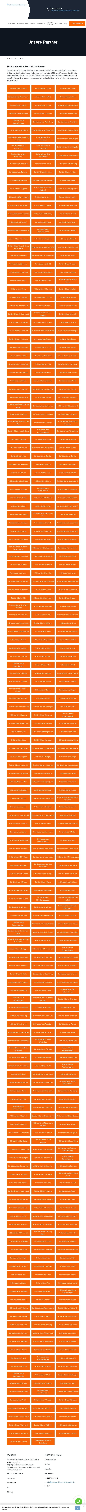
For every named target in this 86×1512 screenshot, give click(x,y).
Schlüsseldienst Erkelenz (43, 381)
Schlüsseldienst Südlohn (43, 1249)
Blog (65, 24)
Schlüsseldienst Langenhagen (43, 748)
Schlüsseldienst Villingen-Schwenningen (68, 1291)
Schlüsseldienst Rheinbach (43, 1091)
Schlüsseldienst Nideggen (18, 949)
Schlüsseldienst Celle (18, 289)
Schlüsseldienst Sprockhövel (43, 1216)
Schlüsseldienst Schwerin (18, 1174)
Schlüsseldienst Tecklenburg (67, 1249)
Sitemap (10, 1492)
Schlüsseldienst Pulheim (43, 1049)
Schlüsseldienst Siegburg (43, 1191)
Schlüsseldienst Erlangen (18, 389)
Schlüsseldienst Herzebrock (18, 581)
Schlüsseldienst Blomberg (43, 214)
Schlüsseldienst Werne (68, 1358)
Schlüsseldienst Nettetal (67, 915)
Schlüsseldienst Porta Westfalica (43, 1041)
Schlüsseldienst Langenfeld (18, 748)
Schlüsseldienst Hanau (18, 531)
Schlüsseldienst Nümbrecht (18, 982)
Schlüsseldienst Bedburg (18, 180)
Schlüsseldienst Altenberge (18, 113)
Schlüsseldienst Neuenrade (67, 924)
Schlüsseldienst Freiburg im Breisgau (68, 423)
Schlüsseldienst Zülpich (18, 1442)
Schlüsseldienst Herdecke (43, 564)
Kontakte (58, 24)
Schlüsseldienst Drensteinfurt (43, 331)
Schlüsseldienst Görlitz (18, 498)
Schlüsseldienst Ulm (18, 1275)
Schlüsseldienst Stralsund (18, 1241)
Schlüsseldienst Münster (43, 907)
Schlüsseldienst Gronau (18, 489)
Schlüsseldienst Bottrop (43, 239)
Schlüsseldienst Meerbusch (43, 857)
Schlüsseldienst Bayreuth (43, 172)
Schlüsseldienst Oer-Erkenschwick (67, 991)
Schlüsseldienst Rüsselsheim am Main (43, 1124)
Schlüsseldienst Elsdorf (67, 347)
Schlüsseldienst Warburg (43, 1325)
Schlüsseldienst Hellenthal (43, 556)
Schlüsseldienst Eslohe (43, 397)
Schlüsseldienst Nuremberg (43, 974)
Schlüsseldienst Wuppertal (18, 1425)
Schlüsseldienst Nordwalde (67, 965)
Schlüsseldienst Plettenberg (18, 1041)
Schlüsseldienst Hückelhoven (67, 615)
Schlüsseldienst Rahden (42, 1057)
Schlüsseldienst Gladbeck (68, 464)
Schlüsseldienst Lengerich (18, 765)
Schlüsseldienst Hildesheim (68, 590)
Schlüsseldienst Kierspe (67, 698)
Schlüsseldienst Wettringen (68, 1375)
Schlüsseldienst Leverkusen (18, 773)
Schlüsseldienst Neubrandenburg (18, 924)
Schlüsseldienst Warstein (18, 1333)
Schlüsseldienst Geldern (67, 448)
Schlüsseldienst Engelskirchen (18, 364)
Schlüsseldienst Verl (43, 1283)
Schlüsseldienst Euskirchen (43, 406)
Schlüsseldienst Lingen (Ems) (43, 782)
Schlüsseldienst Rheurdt (43, 1099)
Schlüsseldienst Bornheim (18, 239)
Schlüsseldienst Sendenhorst (18, 1191)
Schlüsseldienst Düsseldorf (18, 347)
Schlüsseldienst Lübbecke (43, 807)
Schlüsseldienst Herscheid (43, 573)
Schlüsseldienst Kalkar (43, 665)
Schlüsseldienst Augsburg (18, 130)
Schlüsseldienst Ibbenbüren (68, 631)
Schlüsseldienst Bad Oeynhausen (43, 147)
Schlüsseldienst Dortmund (18, 331)
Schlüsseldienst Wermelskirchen (43, 1358)
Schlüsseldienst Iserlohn (67, 640)
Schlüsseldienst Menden (18, 865)
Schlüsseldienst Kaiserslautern (18, 665)
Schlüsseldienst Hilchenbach (18, 590)
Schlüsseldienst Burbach (67, 264)
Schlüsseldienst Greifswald (18, 481)
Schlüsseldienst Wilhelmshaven (43, 1392)
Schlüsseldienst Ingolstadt (43, 640)
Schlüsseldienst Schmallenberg (67, 1158)
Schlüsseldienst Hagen (43, 506)
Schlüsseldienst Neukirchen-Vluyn (18, 932)
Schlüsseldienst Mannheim (43, 832)
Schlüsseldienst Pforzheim (43, 1032)
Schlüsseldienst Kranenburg (18, 723)
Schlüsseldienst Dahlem (67, 297)
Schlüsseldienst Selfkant (18, 1183)
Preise (32, 24)
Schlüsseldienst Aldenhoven (18, 97)
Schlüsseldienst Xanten (43, 1433)
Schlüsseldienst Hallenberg (18, 514)
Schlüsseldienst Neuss (43, 940)
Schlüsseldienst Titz (43, 1258)
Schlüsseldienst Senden (67, 1183)
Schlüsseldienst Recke (43, 1066)
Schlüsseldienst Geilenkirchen (43, 448)
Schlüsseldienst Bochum (18, 222)
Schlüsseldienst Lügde (68, 815)
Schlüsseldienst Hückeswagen (18, 623)
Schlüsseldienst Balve (43, 164)
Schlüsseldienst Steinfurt (18, 1224)
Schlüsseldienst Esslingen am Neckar (18, 406)
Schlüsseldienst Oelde (43, 991)
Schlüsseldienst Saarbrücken (18, 1133)
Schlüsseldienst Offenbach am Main (43, 999)
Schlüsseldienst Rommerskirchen (18, 1108)
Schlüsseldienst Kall (68, 665)
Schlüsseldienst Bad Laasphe (67, 138)
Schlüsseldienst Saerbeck (43, 1133)
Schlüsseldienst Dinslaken (18, 322)
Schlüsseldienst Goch (18, 473)
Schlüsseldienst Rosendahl (43, 1107)
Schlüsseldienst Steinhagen (43, 1224)
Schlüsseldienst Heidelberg (67, 539)
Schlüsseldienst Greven (43, 481)
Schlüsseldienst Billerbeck (67, 205)
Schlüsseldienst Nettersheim (43, 915)
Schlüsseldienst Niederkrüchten (67, 949)
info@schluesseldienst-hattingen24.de (65, 10)
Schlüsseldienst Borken (67, 230)
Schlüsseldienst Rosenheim (68, 1107)
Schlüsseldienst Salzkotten (18, 1141)
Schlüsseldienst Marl (67, 840)
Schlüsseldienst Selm (43, 1183)
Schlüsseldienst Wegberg (18, 1341)
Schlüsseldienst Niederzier (18, 957)
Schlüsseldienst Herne (18, 573)
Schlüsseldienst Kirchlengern (43, 707)
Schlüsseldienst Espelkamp (67, 397)
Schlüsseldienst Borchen (67, 222)
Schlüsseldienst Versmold (67, 1283)
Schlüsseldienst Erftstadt (68, 372)
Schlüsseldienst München (18, 907)
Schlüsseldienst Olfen (43, 1007)
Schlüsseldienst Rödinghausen (68, 1116)
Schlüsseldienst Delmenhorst (18, 314)
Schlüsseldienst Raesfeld (18, 1057)
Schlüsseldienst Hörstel (67, 606)
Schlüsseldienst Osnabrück (43, 1016)
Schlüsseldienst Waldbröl (43, 1316)
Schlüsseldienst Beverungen (18, 205)
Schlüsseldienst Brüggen (18, 264)
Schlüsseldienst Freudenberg (18, 431)
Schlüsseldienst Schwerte (43, 1174)
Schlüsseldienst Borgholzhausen (43, 230)
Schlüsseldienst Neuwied (68, 940)
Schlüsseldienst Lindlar (18, 782)
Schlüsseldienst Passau (67, 1024)
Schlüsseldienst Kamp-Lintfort (68, 673)
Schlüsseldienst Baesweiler (18, 164)
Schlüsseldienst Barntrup (18, 172)
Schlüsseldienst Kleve (67, 707)
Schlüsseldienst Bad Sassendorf (18, 155)
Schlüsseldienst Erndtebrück (43, 389)
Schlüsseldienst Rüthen (67, 1124)
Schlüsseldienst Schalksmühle (18, 1149)
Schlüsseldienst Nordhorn (18, 965)
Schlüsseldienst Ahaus (43, 88)
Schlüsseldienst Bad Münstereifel (18, 147)
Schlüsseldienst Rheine (18, 1099)
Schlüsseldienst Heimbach (67, 548)
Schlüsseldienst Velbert (67, 1275)
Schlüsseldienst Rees (18, 1074)
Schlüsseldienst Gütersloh (67, 498)
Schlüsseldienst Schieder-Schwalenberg (67, 1149)
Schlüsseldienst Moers (43, 882)
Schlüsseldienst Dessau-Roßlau (43, 314)
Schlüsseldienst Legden (18, 757)
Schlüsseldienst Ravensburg (18, 1066)
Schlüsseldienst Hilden (43, 590)
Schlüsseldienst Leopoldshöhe (68, 765)
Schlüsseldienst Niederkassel (43, 949)
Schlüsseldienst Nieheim (43, 957)
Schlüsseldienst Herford (67, 564)
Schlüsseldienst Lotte (18, 798)
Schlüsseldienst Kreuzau (43, 723)
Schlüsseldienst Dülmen (42, 339)
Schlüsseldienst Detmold (68, 314)
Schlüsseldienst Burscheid (18, 272)
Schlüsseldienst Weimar (67, 1341)
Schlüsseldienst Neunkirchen (67, 932)
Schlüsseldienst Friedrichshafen (43, 431)
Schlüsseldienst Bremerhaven (43, 255)
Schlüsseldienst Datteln (43, 306)
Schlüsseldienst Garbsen (18, 448)
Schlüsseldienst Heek (43, 539)
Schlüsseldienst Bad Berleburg (43, 130)
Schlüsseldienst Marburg (68, 832)
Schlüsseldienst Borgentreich (18, 230)
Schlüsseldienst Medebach (18, 857)
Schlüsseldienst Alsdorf (18, 105)
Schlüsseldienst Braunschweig (43, 247)
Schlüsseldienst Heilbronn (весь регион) (18, 548)
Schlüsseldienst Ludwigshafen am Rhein (68, 798)
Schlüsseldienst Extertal (18, 414)
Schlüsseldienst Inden (18, 640)
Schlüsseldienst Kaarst (68, 656)
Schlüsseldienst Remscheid (18, 1082)
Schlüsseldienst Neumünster (43, 932)
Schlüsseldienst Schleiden (43, 1158)
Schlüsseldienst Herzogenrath (43, 581)
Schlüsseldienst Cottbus (43, 297)
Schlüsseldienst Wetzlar (18, 1383)
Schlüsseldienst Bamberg (68, 164)
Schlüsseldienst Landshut (43, 740)
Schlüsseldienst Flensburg (67, 414)
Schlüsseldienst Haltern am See (43, 514)
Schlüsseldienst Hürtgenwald (18, 631)
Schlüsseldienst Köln (18, 732)
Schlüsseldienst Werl (18, 1358)
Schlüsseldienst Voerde (43, 1300)
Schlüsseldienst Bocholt (67, 214)
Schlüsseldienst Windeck (67, 1400)
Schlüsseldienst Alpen (68, 97)
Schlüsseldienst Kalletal (18, 673)
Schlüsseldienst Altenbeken (68, 105)
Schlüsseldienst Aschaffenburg (18, 122)
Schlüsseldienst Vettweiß (18, 1291)
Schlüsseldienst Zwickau (67, 1433)
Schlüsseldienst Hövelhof (18, 615)
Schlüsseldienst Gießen (43, 464)
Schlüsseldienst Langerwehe (67, 748)
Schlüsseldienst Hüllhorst (43, 623)
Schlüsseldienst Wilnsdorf (43, 1400)
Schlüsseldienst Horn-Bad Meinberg (18, 606)
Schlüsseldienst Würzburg (18, 1433)
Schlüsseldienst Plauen (67, 1032)
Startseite (11, 24)
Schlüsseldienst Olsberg (18, 1016)
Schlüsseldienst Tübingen (43, 1266)
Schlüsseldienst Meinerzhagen (68, 857)
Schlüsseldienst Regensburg (43, 1074)
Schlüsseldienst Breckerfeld (68, 247)
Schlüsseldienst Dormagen (43, 322)
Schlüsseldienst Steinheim (67, 1224)
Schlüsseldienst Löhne (18, 807)
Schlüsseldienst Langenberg (68, 740)
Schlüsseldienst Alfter (43, 97)
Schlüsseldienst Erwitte (67, 389)
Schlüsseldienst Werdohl (67, 1350)
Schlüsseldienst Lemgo (67, 757)
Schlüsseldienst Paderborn (43, 1024)
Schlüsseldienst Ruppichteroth (43, 1116)
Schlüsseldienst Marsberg (18, 849)
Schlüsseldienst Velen (18, 1283)
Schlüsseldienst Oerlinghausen (18, 999)
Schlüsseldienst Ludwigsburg (43, 798)
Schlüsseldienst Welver (18, 1350)
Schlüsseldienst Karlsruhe (18, 681)
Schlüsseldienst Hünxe (68, 623)
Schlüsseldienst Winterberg (18, 1408)
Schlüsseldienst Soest (68, 1199)
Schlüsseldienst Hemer (67, 556)
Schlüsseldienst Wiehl (67, 1383)
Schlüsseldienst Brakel (68, 239)
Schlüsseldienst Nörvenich (67, 974)
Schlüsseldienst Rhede (18, 1091)
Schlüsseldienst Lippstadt (43, 790)
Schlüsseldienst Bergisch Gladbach (43, 189)
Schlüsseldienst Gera (18, 456)
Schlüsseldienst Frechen (43, 422)
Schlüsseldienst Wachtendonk (43, 1308)
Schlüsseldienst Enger (43, 364)
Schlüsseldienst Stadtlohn (67, 1216)
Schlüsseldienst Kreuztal (67, 723)
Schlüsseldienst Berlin (43, 197)
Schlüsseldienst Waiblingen (18, 1316)
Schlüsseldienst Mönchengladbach (43, 899)
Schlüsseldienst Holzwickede (43, 598)
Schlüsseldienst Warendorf (67, 1325)
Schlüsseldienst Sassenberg (68, 1141)
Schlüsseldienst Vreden (67, 1300)
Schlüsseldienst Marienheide (18, 840)
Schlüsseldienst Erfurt (18, 381)
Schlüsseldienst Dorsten (67, 322)
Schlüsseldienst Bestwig (67, 197)
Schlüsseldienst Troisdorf (18, 1266)
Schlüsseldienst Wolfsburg (42, 1417)
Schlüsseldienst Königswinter (43, 732)
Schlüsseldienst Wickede (43, 1383)
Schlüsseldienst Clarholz (67, 289)
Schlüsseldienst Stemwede (18, 1233)
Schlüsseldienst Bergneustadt (18, 197)
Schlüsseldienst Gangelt (67, 439)
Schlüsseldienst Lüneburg (18, 823)
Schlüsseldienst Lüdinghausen (43, 815)
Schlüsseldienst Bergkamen (68, 189)
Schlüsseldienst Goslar (43, 473)
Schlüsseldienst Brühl (43, 264)
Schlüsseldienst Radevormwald (67, 1049)
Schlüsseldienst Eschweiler (18, 397)
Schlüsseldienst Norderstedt (68, 957)
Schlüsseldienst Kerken (43, 690)
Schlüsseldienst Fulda (18, 439)
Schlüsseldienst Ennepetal (67, 364)
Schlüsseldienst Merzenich (67, 865)
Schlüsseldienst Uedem (67, 1266)
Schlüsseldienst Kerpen (67, 690)
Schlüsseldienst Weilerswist (43, 1341)
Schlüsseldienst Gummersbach (43, 489)
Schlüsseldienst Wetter (43, 1375)
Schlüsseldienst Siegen (67, 1191)
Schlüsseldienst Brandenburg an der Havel (18, 247)
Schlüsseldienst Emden (18, 356)
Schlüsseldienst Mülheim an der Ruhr (68, 899)
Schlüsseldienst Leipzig (43, 757)
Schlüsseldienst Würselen (68, 1425)
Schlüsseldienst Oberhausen (67, 982)
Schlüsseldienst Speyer (18, 1216)
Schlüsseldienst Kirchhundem (18, 707)
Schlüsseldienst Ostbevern (67, 1016)
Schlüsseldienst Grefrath (68, 473)
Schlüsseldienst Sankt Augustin (43, 1141)
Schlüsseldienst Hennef (18, 564)
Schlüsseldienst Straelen (68, 1233)
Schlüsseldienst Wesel (43, 1366)
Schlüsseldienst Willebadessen (68, 1391)
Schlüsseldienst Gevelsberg (18, 464)
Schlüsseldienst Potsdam (68, 1041)
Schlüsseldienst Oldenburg (18, 1007)
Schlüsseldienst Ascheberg (43, 122)
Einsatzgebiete (22, 24)
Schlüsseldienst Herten (67, 573)
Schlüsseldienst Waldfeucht (68, 1316)
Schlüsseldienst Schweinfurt (43, 1166)
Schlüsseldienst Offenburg (67, 999)
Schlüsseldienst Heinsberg (18, 556)
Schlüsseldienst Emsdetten (67, 356)
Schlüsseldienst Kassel (43, 681)
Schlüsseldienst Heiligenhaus (43, 548)
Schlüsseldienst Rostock (18, 1116)
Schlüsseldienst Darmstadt (18, 306)
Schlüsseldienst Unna (43, 1275)
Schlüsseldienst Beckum (67, 172)
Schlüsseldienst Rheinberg (67, 1091)
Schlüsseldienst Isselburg (18, 648)
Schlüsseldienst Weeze (67, 1333)
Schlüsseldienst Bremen (18, 255)
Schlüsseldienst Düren (68, 339)
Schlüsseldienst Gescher (43, 456)
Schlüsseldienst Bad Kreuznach (43, 139)
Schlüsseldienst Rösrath (18, 1124)
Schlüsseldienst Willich (18, 1400)
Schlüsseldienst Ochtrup (18, 991)
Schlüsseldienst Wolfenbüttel (18, 1417)
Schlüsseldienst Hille (18, 598)
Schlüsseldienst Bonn (43, 222)
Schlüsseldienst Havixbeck (18, 539)
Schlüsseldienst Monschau (18, 890)
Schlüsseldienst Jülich (43, 656)
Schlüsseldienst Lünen (43, 823)
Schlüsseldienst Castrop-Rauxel (68, 281)
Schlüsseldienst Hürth (43, 631)
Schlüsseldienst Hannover (43, 531)
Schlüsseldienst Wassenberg (43, 1333)
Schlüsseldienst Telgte (18, 1258)
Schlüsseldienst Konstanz (43, 715)
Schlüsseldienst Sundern (68, 1241)
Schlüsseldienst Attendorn (67, 122)
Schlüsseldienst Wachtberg (18, 1308)
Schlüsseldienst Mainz (18, 832)
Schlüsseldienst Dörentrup (18, 339)
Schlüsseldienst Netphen (18, 915)
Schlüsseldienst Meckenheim (67, 849)
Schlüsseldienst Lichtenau (43, 773)
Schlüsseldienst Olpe (67, 1007)
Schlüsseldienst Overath (18, 1024)
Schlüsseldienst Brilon (68, 255)
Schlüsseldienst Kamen (43, 673)
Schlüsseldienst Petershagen (18, 1032)
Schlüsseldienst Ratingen (68, 1057)
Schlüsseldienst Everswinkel (68, 406)
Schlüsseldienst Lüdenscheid (18, 815)
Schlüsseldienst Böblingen (43, 272)
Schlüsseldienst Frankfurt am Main (18, 423)
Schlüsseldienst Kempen (67, 681)
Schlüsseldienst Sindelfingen (43, 1199)
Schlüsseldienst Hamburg (18, 523)
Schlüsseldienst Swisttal (18, 1249)
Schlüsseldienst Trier (67, 1258)
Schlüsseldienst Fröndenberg (67, 431)
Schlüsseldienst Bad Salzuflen (68, 147)
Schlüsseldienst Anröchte (43, 113)
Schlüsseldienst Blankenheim (18, 214)
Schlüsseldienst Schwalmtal (18, 1166)
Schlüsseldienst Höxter (43, 615)
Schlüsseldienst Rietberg (68, 1099)
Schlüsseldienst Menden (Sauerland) (43, 865)
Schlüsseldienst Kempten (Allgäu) (18, 690)
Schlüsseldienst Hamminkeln (67, 523)
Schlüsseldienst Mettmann (67, 874)
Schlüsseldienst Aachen (18, 88)
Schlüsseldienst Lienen (67, 773)
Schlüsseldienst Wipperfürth (43, 1408)
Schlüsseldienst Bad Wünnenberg (43, 155)
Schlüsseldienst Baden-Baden (67, 155)
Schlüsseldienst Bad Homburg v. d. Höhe (18, 139)
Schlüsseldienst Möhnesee (18, 899)
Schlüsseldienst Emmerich (43, 356)
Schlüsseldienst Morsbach (43, 890)
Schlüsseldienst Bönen (68, 272)
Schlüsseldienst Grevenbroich (67, 481)
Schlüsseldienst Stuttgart (43, 1241)
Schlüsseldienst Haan (18, 506)
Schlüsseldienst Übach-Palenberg (43, 1442)
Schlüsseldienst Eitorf (43, 347)
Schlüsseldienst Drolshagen (68, 331)
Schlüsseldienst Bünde (18, 280)
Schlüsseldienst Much (67, 890)
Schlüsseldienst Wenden (43, 1350)
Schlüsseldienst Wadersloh (67, 1308)
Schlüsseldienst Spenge (67, 1208)
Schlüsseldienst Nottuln (18, 974)
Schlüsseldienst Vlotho (18, 1300)
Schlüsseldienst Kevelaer (18, 698)
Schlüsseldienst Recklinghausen (67, 1066)
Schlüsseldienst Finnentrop (43, 414)
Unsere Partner (50, 23)
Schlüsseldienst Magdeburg (68, 823)
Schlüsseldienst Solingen (18, 1208)
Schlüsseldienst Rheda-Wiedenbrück (67, 1082)
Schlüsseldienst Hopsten (67, 598)
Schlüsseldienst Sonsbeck (43, 1208)
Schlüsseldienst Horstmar (43, 606)
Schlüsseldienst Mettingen (42, 874)
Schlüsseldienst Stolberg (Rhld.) (43, 1233)
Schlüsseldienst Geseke (67, 456)
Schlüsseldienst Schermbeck (43, 1149)
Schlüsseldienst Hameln (42, 523)
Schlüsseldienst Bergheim (18, 189)
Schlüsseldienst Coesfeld (18, 297)
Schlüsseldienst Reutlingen (43, 1082)
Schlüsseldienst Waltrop (18, 1325)
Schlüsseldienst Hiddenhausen (68, 581)
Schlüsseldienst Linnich (67, 782)
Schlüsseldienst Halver (68, 514)
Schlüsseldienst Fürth (43, 439)
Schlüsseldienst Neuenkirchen (43, 924)
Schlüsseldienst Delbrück (68, 306)
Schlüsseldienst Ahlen (68, 88)
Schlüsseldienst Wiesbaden (18, 1391)
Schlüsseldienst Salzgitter (67, 1133)
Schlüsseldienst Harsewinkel (67, 531)
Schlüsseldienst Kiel (43, 698)
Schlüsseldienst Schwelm (68, 1166)
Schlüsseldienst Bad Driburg (68, 130)
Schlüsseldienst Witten (68, 1408)
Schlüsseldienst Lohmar (67, 790)
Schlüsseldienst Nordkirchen (43, 965)
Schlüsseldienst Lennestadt (43, 765)
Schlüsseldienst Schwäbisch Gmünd (68, 1174)
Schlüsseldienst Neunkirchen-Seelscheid (18, 940)
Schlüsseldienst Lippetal (18, 790)
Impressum (41, 24)
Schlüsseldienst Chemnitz (43, 289)
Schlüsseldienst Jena (67, 648)
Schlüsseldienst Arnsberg (68, 113)
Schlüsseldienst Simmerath (18, 1199)
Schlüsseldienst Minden (18, 882)
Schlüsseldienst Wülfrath (43, 1425)
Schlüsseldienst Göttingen (43, 498)
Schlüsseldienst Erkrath (67, 381)
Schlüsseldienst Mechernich (43, 849)
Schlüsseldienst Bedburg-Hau (42, 180)
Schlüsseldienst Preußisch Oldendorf (18, 1049)
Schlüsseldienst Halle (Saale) (67, 506)
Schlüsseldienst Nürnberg (43, 982)
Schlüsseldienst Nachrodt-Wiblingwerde (67, 907)
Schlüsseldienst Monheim (68, 882)
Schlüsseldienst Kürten (67, 732)
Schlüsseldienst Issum (43, 648)
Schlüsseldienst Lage (18, 740)
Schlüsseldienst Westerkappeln (18, 1375)
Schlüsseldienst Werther (18, 1366)
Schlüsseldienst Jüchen (18, 656)
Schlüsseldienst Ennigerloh (18, 372)
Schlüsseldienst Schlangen (18, 1158)
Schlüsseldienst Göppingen (67, 489)
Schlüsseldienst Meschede (18, 874)
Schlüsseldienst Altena (43, 105)
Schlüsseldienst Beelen (67, 180)
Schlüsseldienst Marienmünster (43, 840)
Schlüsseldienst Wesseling (67, 1366)
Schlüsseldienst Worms (67, 1417)
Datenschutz (11, 1483)
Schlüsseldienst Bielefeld (43, 205)
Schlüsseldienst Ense (43, 372)
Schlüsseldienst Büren (43, 280)
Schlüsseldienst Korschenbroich (67, 715)
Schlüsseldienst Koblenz (18, 715)
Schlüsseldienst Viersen (43, 1291)
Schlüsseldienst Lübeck (67, 807)
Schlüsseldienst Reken (68, 1074)
